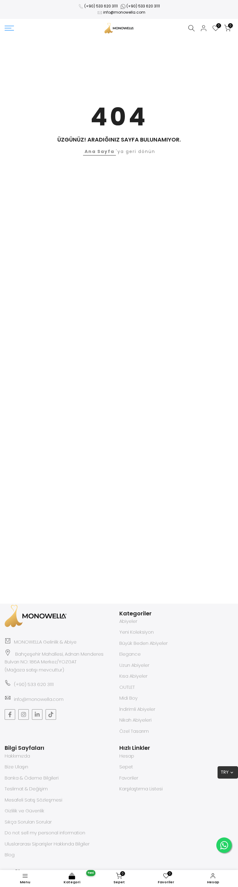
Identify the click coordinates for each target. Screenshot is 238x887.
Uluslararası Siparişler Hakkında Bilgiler (47, 844)
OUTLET (127, 687)
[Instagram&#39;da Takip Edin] (23, 714)
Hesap (126, 756)
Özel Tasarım (134, 731)
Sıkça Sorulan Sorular (28, 822)
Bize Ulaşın (16, 766)
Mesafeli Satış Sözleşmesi (33, 800)
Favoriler (128, 778)
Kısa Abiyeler (133, 676)
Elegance (130, 654)
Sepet (126, 766)
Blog (10, 854)
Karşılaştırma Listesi (141, 788)
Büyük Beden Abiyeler (143, 643)
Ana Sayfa (99, 151)
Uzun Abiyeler (134, 665)
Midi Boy (128, 698)
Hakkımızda (17, 756)
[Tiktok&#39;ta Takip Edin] (51, 714)
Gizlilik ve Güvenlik (24, 810)
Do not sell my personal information (45, 832)
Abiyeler (128, 621)
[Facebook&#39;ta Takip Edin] (10, 714)
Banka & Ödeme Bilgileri (32, 778)
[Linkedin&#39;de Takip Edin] (37, 714)
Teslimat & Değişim (26, 788)
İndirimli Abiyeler (137, 709)
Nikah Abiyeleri (135, 720)
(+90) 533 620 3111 (101, 6)
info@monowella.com (124, 12)
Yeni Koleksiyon (136, 632)
